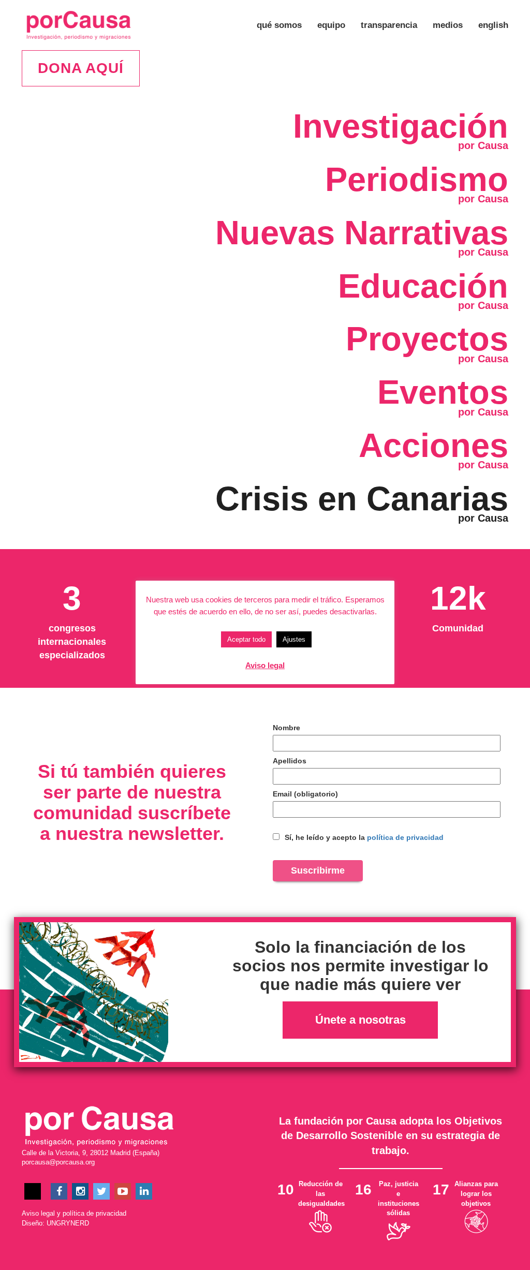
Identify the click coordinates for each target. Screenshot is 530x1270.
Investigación (400, 126)
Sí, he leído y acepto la (363, 837)
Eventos (442, 392)
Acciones (433, 445)
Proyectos (427, 339)
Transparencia (389, 25)
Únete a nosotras (360, 1019)
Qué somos (279, 25)
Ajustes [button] (294, 639)
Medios (448, 25)
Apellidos (289, 761)
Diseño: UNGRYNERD (55, 1223)
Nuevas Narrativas (361, 233)
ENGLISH (493, 25)
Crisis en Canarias (361, 499)
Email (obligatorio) (305, 794)
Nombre (286, 727)
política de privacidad (405, 837)
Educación (423, 286)
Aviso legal (38, 1213)
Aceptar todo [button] (246, 639)
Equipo (331, 25)
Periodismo (416, 179)
